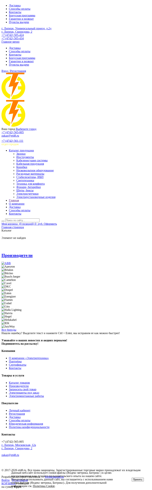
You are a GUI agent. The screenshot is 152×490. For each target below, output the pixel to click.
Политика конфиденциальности (29, 427)
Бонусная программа (22, 15)
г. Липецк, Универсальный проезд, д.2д (26, 28)
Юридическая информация (26, 423)
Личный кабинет (19, 410)
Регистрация (17, 413)
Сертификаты (17, 364)
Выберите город (26, 129)
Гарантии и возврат (21, 18)
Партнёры (15, 361)
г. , (18, 445)
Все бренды (8, 329)
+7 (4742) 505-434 (12, 38)
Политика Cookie (44, 486)
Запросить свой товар (22, 389)
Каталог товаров (19, 382)
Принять (137, 479)
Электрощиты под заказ (24, 392)
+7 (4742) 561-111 (12, 140)
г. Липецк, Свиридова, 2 (16, 31)
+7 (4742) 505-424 (12, 35)
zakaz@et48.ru (10, 135)
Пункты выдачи (19, 22)
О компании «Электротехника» (29, 358)
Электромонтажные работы (26, 396)
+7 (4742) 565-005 (12, 132)
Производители (17, 255)
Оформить (50, 223)
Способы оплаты (19, 8)
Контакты (15, 12)
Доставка (15, 5)
